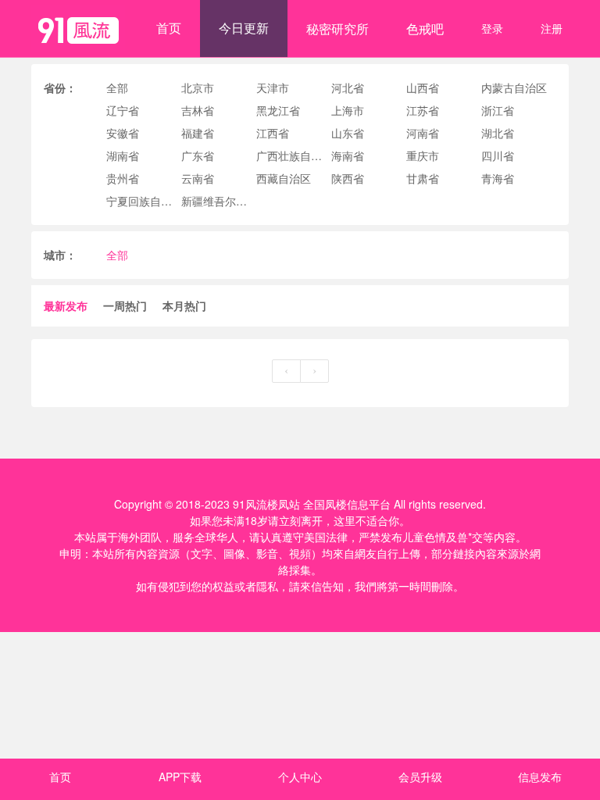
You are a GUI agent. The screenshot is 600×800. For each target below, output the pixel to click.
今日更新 (244, 28)
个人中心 (300, 776)
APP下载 (180, 776)
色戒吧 (425, 29)
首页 (168, 28)
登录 (492, 28)
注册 (551, 28)
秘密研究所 (337, 29)
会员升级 (420, 776)
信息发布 (540, 776)
